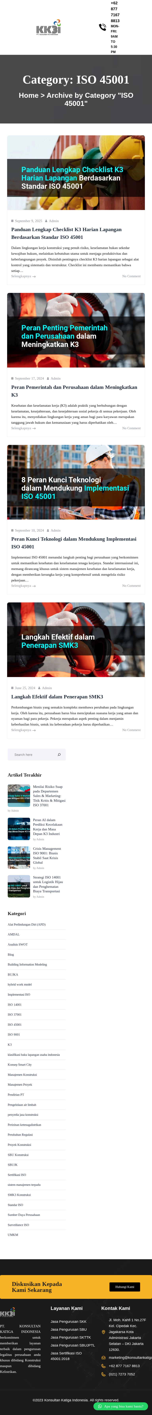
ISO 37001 (15, 1014)
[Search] (59, 754)
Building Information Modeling (27, 964)
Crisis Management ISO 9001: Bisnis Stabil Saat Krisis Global (47, 855)
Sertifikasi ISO (17, 1175)
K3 (10, 1044)
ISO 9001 (14, 1034)
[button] (120, 1406)
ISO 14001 (15, 1004)
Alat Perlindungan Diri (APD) (27, 924)
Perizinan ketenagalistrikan (24, 1124)
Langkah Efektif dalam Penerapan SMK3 (57, 697)
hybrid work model (20, 984)
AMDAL (14, 934)
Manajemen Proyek (20, 1084)
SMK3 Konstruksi (19, 1195)
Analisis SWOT (18, 944)
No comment (131, 276)
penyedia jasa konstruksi (23, 1114)
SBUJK (13, 1164)
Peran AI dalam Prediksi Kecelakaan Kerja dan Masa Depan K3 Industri (47, 827)
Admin (54, 221)
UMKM (13, 1234)
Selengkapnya (21, 276)
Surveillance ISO (18, 1225)
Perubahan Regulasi (20, 1134)
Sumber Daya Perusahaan (24, 1215)
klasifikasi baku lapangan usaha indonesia (34, 1054)
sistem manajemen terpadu (24, 1184)
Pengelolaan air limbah (22, 1104)
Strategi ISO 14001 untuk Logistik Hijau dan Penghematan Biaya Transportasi (48, 884)
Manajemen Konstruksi (22, 1074)
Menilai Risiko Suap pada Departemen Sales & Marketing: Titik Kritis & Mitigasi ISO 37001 (49, 796)
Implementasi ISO (19, 994)
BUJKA (13, 974)
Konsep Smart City (20, 1064)
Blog (11, 954)
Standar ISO (15, 1205)
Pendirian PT (16, 1094)
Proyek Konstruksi (19, 1144)
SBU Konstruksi (18, 1155)
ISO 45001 (15, 1024)
